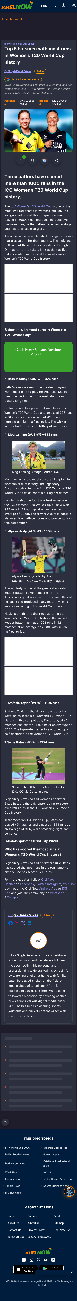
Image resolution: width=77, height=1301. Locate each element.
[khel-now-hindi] (73, 6)
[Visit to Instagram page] (17, 924)
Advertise (33, 1223)
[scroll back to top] (5, 1122)
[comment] (32, 160)
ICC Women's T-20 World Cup (19, 44)
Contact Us (14, 1229)
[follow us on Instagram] (31, 1260)
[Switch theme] (63, 6)
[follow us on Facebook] (24, 1260)
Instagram (54, 884)
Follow (40, 71)
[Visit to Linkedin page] (29, 924)
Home (11, 1216)
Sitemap (59, 1223)
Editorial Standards (39, 1236)
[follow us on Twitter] (38, 1260)
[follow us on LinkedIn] (53, 1260)
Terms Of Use (15, 1236)
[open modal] (69, 1191)
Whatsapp (57, 893)
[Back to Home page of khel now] (17, 6)
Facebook (27, 884)
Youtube (69, 884)
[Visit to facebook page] (10, 924)
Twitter (41, 884)
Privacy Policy (36, 1229)
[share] (56, 160)
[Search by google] (54, 6)
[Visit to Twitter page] (23, 923)
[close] (71, 1272)
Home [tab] (45, 5)
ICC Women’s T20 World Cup (31, 206)
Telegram (13, 897)
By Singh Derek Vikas (17, 71)
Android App (48, 888)
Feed (57, 1216)
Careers (32, 1216)
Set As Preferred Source (25, 79)
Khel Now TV (62, 1229)
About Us (13, 1223)
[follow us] (44, 160)
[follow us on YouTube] (45, 1260)
